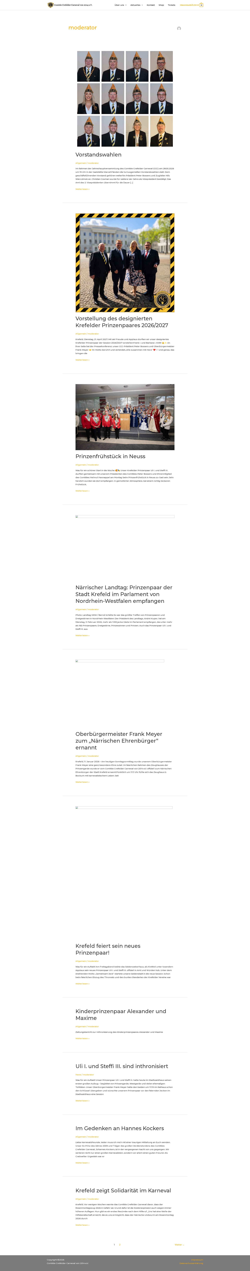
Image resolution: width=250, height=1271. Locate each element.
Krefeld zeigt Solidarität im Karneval (123, 1190)
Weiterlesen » (82, 188)
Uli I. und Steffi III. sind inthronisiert (122, 1066)
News (78, 1074)
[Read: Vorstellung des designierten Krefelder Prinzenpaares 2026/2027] (125, 262)
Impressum (197, 1260)
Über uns (119, 5)
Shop (161, 5)
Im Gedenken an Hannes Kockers (120, 1128)
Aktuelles (135, 5)
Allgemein (81, 163)
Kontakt (151, 5)
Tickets (171, 5)
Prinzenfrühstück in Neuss (110, 456)
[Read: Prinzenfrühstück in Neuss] (125, 417)
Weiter (179, 1245)
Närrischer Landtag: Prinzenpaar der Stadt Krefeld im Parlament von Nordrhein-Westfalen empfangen (124, 594)
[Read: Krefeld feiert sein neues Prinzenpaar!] (124, 873)
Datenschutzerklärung (191, 1263)
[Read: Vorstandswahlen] (125, 98)
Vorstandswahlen (98, 154)
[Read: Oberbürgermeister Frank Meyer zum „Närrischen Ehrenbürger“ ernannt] (120, 693)
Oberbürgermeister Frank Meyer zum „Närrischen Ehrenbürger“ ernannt (119, 741)
